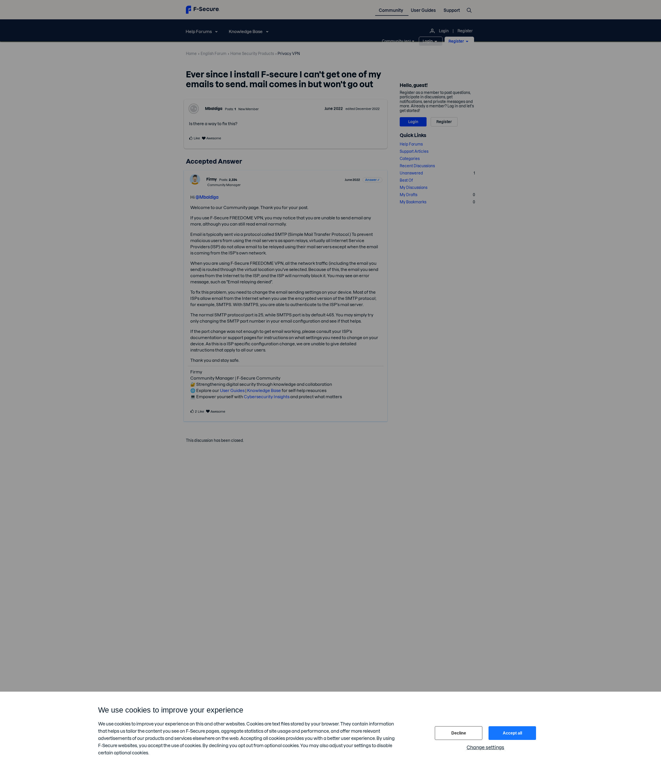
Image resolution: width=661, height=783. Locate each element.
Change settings (485, 747)
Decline (458, 733)
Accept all (512, 733)
